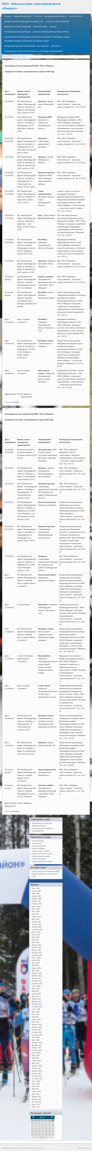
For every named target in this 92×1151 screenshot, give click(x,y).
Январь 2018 (36, 1096)
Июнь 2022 (36, 989)
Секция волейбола (38, 848)
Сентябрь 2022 (37, 983)
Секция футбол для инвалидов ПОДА (45, 871)
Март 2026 (35, 893)
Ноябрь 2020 (36, 1030)
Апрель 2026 (36, 891)
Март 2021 (35, 1022)
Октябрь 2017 (37, 1102)
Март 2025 (35, 919)
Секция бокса (36, 843)
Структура (37, 16)
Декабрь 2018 (37, 1071)
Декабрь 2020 (37, 1027)
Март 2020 (35, 1040)
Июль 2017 (36, 1107)
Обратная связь (40, 27)
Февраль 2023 (37, 973)
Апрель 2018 (36, 1091)
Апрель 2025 (36, 917)
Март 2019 (35, 1063)
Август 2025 (36, 906)
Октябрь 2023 (37, 953)
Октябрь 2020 (37, 1032)
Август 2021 (36, 1009)
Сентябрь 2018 (37, 1079)
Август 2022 (36, 986)
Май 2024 (35, 940)
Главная (7, 16)
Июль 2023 (36, 960)
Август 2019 (36, 1053)
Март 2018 (35, 1094)
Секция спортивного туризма (42, 861)
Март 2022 (35, 996)
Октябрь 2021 (37, 1004)
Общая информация (22, 16)
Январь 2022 (36, 999)
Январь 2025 (36, 922)
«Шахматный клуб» (39, 826)
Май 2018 (35, 1089)
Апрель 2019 (36, 1061)
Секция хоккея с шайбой (40, 851)
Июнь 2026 (36, 888)
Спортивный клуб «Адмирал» (42, 828)
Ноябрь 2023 (36, 950)
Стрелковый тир (37, 831)
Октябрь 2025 (37, 904)
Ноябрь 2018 (36, 1073)
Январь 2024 (36, 945)
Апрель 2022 (36, 994)
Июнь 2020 (36, 1037)
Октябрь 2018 (37, 1076)
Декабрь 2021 (37, 1001)
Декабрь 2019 (37, 1045)
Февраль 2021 (37, 1025)
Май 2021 (35, 1017)
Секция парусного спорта (41, 856)
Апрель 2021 (36, 1019)
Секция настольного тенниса (42, 854)
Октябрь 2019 (37, 1050)
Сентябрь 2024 (37, 929)
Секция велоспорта (39, 846)
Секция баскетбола (39, 859)
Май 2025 (35, 914)
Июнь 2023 (36, 963)
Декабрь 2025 (37, 899)
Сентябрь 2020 (37, 1035)
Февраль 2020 (37, 1042)
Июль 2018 (36, 1084)
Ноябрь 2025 (36, 901)
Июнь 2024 (36, 937)
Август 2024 (36, 932)
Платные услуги (76, 16)
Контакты (55, 46)
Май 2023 (35, 965)
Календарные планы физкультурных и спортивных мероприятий (33, 51)
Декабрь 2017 (37, 1099)
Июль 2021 (36, 1012)
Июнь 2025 (36, 911)
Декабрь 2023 (37, 947)
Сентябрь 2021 (37, 1007)
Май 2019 (35, 1058)
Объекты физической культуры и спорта (51, 32)
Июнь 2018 (36, 1086)
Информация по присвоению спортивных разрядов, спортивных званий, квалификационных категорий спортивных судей (37, 39)
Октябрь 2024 (37, 927)
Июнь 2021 (36, 1014)
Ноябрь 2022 (36, 978)
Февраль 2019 (37, 1066)
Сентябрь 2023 (37, 955)
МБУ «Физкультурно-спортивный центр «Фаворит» (25, 1148)
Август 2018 (36, 1081)
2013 (34, 1138)
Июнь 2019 (36, 1055)
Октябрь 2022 (37, 981)
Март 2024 (35, 942)
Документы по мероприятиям (17, 27)
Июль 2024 (36, 935)
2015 (51, 1138)
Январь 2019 (36, 1068)
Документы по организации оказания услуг (23, 22)
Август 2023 (36, 958)
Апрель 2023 (36, 968)
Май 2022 (35, 991)
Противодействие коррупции (17, 32)
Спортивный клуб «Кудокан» (42, 823)
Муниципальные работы (55, 16)
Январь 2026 (36, 896)
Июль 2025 (36, 909)
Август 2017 (36, 1104)
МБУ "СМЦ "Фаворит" (84, 1148)
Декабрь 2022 (37, 976)
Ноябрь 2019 (36, 1048)
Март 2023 (35, 971)
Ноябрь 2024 (36, 924)
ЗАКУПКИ (52, 27)
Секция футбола (38, 841)
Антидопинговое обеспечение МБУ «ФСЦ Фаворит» (26, 46)
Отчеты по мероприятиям (57, 22)
